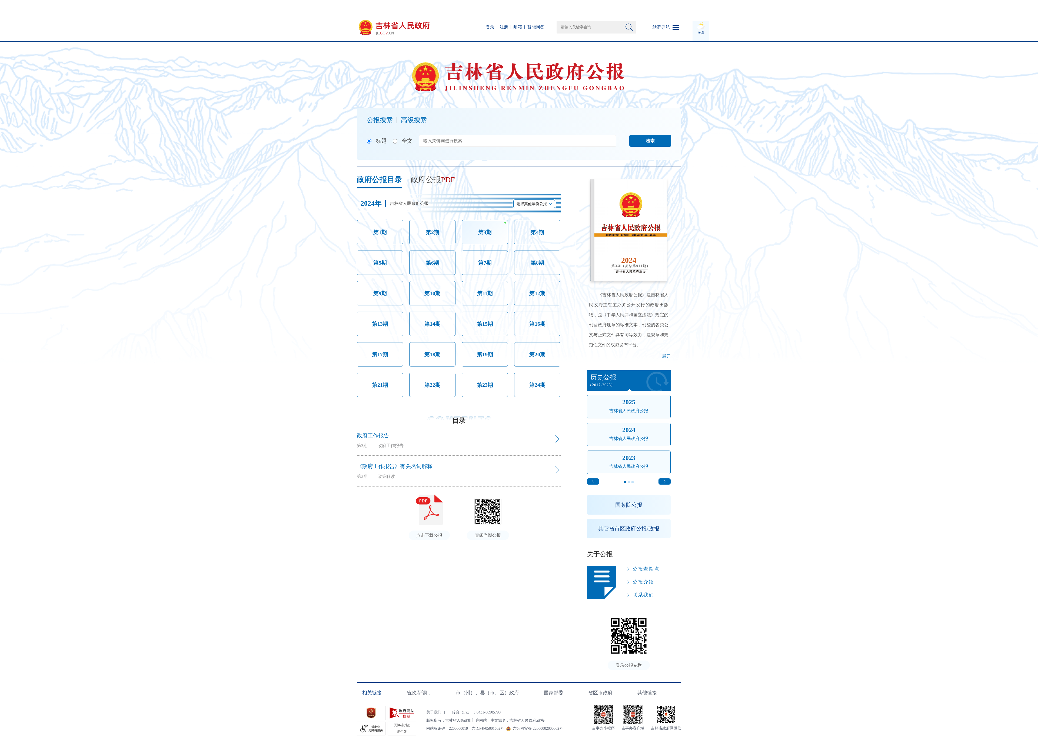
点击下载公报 (429, 535)
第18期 (432, 354)
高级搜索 (414, 120)
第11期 (485, 293)
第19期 (485, 354)
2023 (628, 457)
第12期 (537, 293)
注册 (504, 27)
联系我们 (643, 595)
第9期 (380, 293)
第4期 (537, 232)
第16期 (537, 324)
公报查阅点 (646, 569)
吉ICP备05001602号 (488, 728)
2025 (628, 402)
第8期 (537, 263)
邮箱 (517, 27)
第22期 (432, 385)
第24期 (537, 385)
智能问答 (535, 27)
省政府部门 (419, 692)
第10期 (432, 293)
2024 (628, 430)
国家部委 (553, 692)
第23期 (485, 385)
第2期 (432, 232)
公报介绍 (643, 582)
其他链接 (647, 692)
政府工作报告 (373, 435)
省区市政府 (600, 692)
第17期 (380, 354)
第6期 (432, 263)
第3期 (485, 232)
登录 (490, 27)
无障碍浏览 (402, 725)
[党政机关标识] (371, 713)
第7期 (485, 263)
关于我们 (433, 712)
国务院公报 (628, 505)
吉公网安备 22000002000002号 (538, 728)
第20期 (537, 354)
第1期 (380, 232)
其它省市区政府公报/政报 (628, 529)
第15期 (485, 324)
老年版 (402, 732)
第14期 (432, 324)
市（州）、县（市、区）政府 (487, 692)
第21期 (380, 385)
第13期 (380, 324)
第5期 (380, 263)
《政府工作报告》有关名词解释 (394, 466)
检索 (650, 140)
